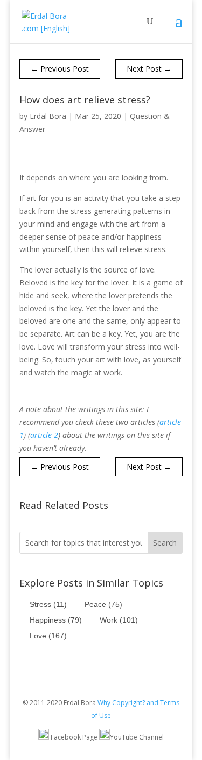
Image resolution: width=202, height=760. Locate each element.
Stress (48, 604)
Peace (103, 604)
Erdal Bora (48, 116)
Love (48, 635)
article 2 (44, 435)
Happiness (56, 620)
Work (119, 620)
